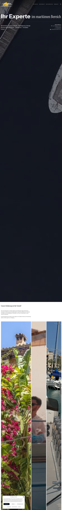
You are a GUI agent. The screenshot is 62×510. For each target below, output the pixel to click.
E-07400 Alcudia (58, 27)
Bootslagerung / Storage (24, 25)
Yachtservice (18, 27)
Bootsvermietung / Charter (7, 27)
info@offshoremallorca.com (56, 29)
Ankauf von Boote (13, 25)
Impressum (19, 506)
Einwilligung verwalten (2, 508)
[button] (23, 496)
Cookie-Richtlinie (9, 506)
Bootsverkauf (4, 25)
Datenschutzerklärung (14, 506)
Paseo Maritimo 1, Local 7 (56, 25)
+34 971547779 (58, 28)
